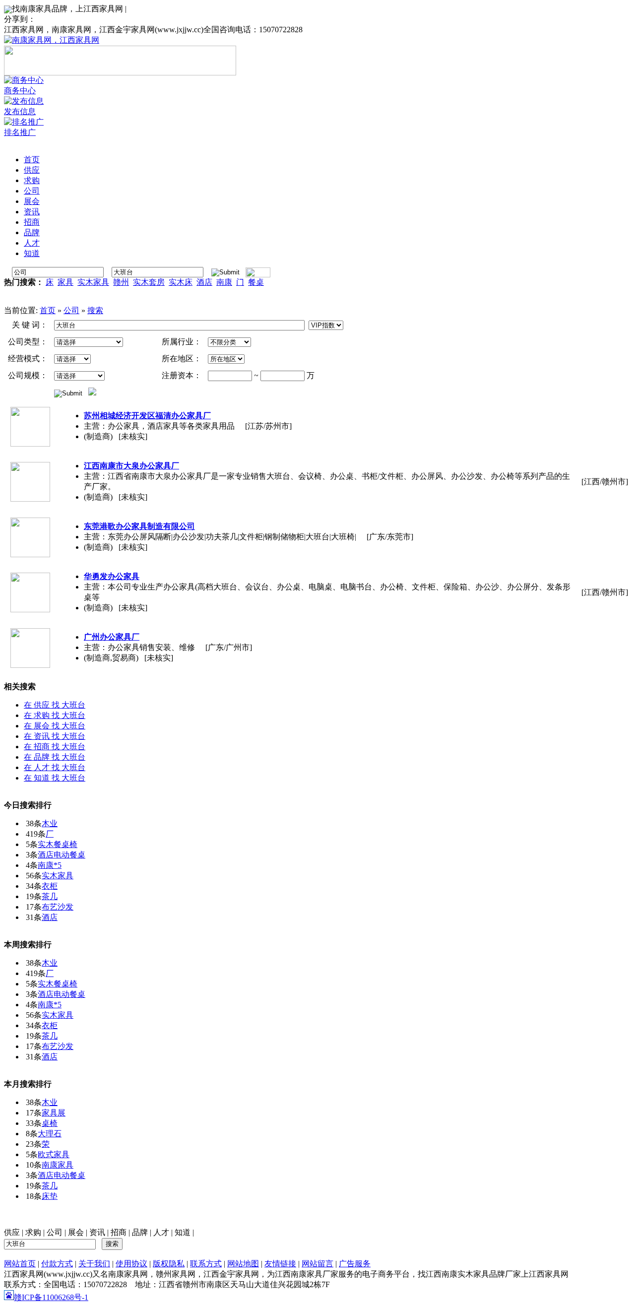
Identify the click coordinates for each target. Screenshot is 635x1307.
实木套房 (149, 282)
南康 (224, 282)
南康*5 (50, 865)
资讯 (97, 1232)
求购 (33, 1232)
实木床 (180, 282)
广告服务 (355, 1263)
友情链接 (280, 1263)
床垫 (50, 1196)
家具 (65, 282)
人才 (161, 1232)
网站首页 (20, 1263)
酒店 (204, 282)
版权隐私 (169, 1263)
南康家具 (57, 1165)
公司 (71, 310)
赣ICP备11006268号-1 (51, 1297)
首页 (48, 310)
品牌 (140, 1232)
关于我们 (94, 1263)
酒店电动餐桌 (61, 854)
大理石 (50, 1133)
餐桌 (256, 282)
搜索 (95, 310)
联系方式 (206, 1263)
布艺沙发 (57, 907)
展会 (76, 1232)
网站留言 (317, 1263)
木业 (50, 823)
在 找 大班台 (54, 705)
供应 (12, 1232)
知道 (182, 1232)
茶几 (50, 896)
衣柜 (50, 886)
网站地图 (243, 1263)
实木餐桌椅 (57, 844)
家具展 (53, 1113)
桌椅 (50, 1123)
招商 (119, 1232)
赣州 (121, 282)
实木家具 (93, 282)
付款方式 (57, 1263)
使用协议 (131, 1263)
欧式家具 (53, 1154)
